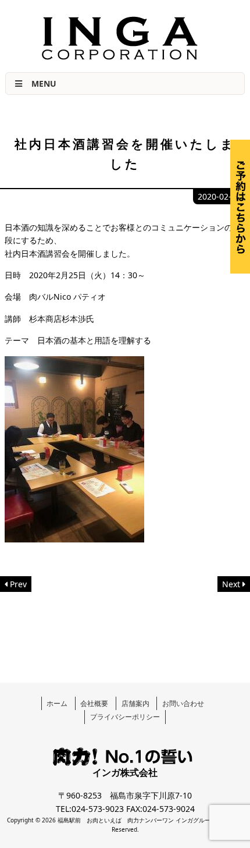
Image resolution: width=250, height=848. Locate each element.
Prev (18, 584)
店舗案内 (135, 703)
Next (231, 584)
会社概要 (94, 703)
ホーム (57, 703)
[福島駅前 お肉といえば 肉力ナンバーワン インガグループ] (120, 56)
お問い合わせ (183, 703)
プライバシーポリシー (125, 717)
